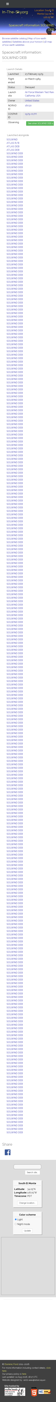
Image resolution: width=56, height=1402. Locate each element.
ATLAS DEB (13, 146)
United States (32, 100)
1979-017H (31, 114)
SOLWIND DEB (15, 153)
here (24, 1374)
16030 (28, 105)
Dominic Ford (11, 1364)
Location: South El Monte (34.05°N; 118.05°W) (44, 14)
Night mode (23, 1224)
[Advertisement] (28, 1266)
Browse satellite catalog (14, 38)
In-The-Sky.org (15, 12)
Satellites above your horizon (28, 42)
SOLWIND (12, 139)
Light (20, 1219)
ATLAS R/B (13, 143)
